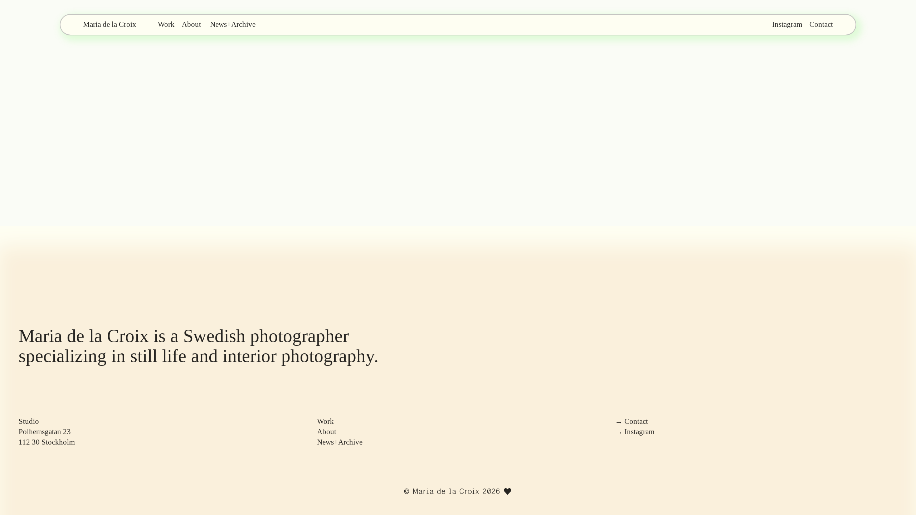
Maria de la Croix (446, 491)
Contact (821, 24)
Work (325, 421)
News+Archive (232, 24)
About (191, 24)
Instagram (787, 24)
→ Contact (631, 421)
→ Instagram (634, 432)
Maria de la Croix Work (129, 24)
